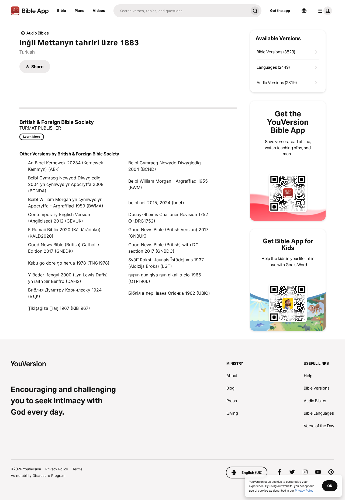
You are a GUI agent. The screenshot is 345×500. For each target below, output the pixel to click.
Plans (79, 10)
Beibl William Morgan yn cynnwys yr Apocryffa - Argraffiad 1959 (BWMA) (65, 203)
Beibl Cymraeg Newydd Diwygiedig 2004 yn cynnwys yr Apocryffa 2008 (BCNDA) (66, 184)
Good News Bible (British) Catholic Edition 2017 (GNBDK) (63, 248)
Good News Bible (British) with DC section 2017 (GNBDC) (163, 248)
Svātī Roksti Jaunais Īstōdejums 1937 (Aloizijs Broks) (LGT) (166, 263)
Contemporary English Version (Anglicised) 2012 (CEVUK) (59, 218)
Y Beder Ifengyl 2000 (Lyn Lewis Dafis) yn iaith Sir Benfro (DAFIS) (68, 278)
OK (329, 486)
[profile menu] (324, 10)
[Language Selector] (304, 10)
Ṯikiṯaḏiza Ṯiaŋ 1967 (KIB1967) (59, 308)
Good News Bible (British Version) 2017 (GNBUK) (168, 233)
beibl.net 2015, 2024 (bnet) (156, 202)
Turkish (27, 52)
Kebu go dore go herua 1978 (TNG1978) (68, 263)
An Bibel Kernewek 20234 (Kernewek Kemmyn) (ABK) (65, 166)
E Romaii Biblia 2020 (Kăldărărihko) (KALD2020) (64, 233)
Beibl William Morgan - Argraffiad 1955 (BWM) (168, 184)
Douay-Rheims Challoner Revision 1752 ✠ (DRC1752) (168, 218)
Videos (99, 10)
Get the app (280, 10)
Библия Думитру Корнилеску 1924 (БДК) (65, 293)
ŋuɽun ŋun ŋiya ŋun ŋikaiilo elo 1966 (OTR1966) (164, 278)
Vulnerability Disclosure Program (38, 475)
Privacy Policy (56, 469)
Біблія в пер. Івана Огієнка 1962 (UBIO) (169, 293)
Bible (61, 10)
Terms (77, 469)
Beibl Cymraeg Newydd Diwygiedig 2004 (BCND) (164, 166)
